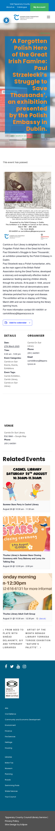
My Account (39, 7)
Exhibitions (9, 368)
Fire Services (10, 736)
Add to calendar (18, 322)
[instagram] (24, 666)
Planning (9, 774)
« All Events (44, 33)
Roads (8, 780)
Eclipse (23, 824)
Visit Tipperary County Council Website (27, 4)
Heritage (8, 742)
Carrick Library (10, 379)
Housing (8, 748)
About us (10, 7)
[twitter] (12, 666)
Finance (8, 731)
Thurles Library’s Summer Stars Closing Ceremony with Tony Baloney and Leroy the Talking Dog (24, 558)
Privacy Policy (12, 820)
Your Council (10, 797)
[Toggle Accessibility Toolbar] (6, 20)
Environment (10, 725)
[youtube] (18, 666)
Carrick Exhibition (12, 375)
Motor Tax (9, 763)
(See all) (45, 139)
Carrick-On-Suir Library (14, 432)
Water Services (11, 791)
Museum (8, 768)
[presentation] (26, 483)
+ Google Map (20, 436)
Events (14, 364)
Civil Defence (10, 714)
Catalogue (22, 7)
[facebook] (6, 666)
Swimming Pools (12, 785)
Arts (6, 708)
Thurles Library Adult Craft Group (19, 613)
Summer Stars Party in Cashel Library (21, 504)
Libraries (8, 757)
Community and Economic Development (22, 719)
